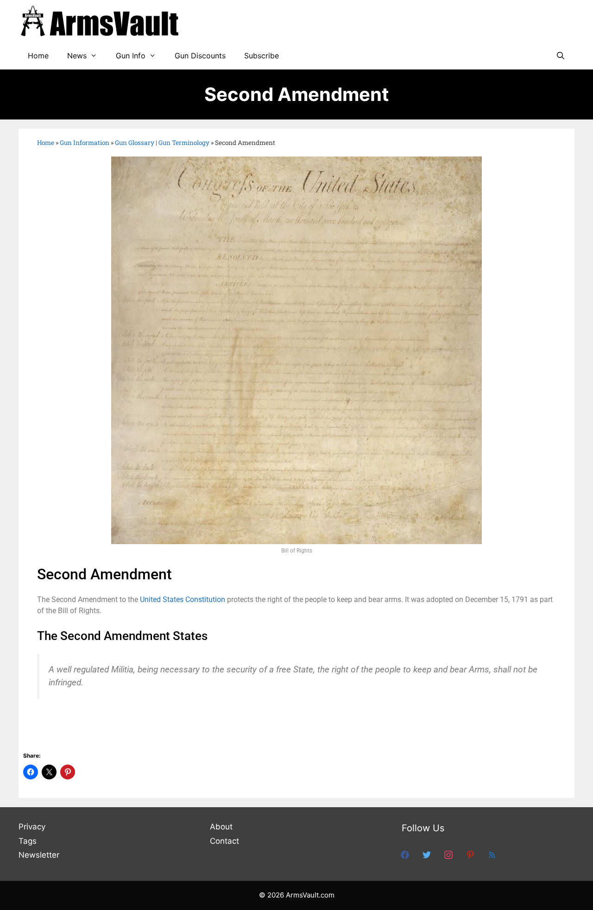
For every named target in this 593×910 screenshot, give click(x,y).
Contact (224, 841)
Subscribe (261, 55)
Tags (28, 841)
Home (38, 55)
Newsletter (39, 855)
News (77, 55)
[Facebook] (405, 854)
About (221, 826)
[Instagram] (448, 854)
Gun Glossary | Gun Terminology (162, 142)
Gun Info (130, 55)
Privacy (32, 826)
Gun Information (84, 142)
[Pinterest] (470, 854)
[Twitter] (427, 854)
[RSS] (492, 854)
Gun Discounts (200, 55)
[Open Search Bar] (560, 55)
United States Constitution (182, 599)
